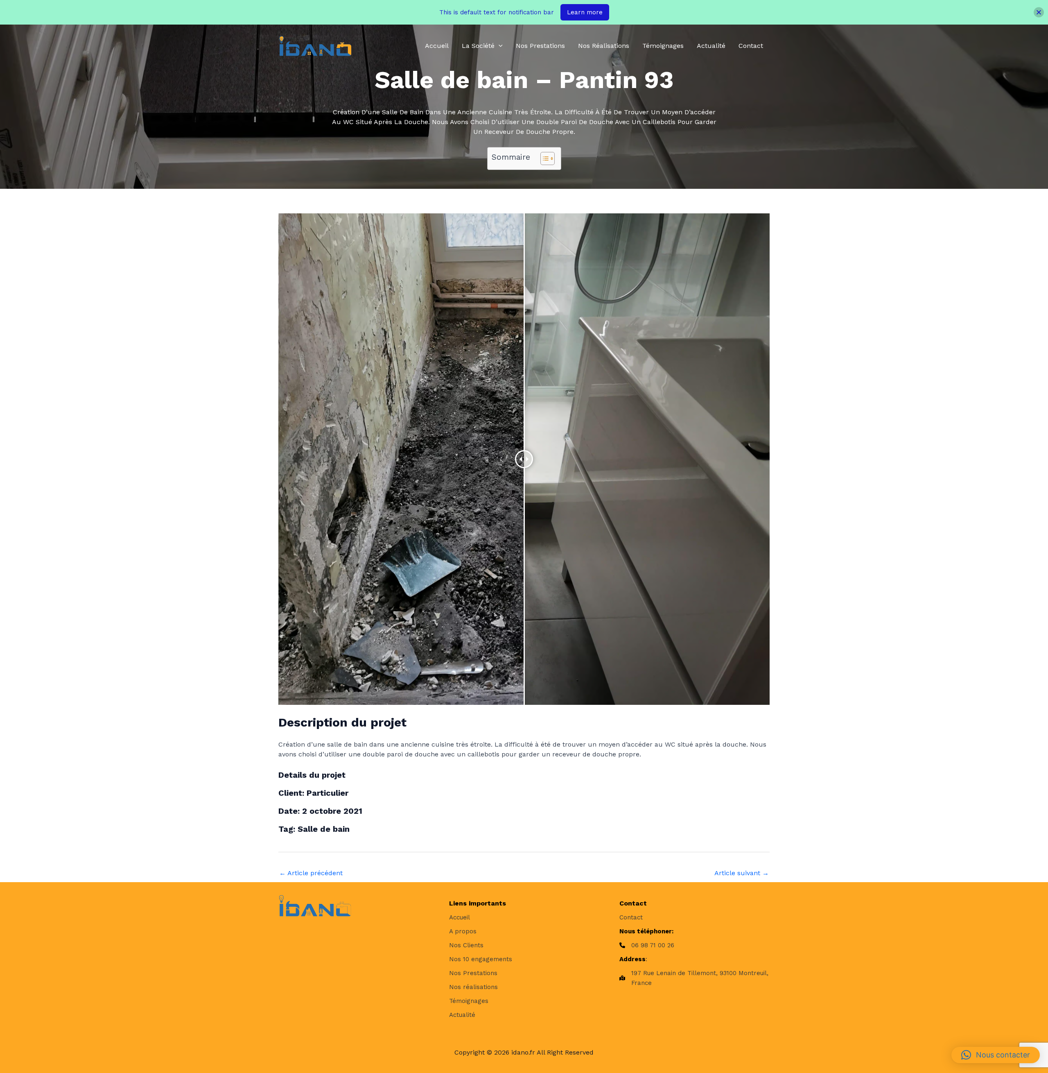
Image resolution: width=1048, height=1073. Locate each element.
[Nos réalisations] (473, 987)
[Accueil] (459, 917)
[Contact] (631, 917)
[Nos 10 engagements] (480, 959)
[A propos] (463, 931)
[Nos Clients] (466, 945)
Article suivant (741, 873)
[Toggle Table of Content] (543, 158)
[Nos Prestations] (473, 973)
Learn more (585, 12)
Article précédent (311, 873)
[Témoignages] (468, 1001)
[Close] (1039, 12)
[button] (499, 46)
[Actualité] (462, 1015)
